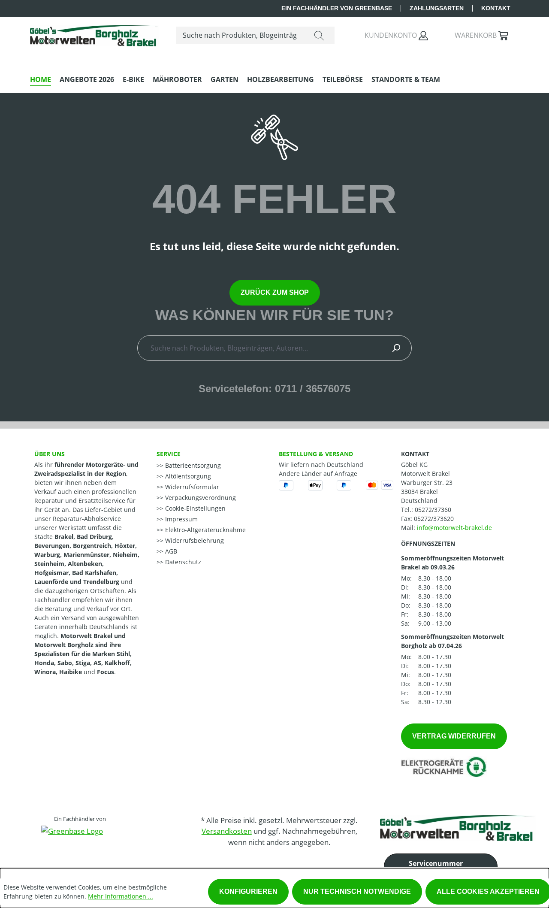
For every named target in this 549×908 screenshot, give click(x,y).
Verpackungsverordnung (199, 497)
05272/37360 (433, 509)
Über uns (49, 454)
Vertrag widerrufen (454, 736)
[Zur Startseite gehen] (94, 33)
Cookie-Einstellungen (194, 508)
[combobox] (240, 35)
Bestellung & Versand (316, 454)
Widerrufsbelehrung (193, 540)
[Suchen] (319, 35)
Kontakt (495, 8)
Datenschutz (182, 562)
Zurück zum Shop (275, 292)
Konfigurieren (248, 891)
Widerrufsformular (191, 487)
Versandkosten (227, 831)
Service (169, 454)
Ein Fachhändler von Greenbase (336, 8)
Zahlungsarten (437, 8)
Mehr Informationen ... (120, 896)
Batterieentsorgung (192, 465)
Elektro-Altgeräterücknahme (204, 530)
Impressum (180, 519)
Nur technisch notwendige (357, 891)
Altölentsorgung (187, 476)
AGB (170, 551)
